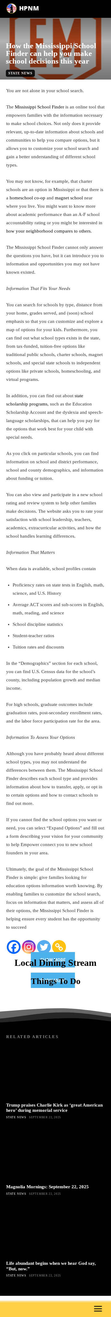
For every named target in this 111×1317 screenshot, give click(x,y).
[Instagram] (29, 947)
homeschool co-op (27, 197)
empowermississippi (53, 83)
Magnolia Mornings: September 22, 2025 (47, 1186)
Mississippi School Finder (39, 106)
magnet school (69, 197)
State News (20, 73)
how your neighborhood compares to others (48, 231)
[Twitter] (44, 947)
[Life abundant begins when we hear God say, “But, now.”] (55, 1230)
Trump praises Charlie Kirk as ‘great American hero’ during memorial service (54, 1108)
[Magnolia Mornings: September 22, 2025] (55, 1154)
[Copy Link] (59, 947)
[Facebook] (14, 947)
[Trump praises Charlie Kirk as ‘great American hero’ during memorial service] (55, 1072)
